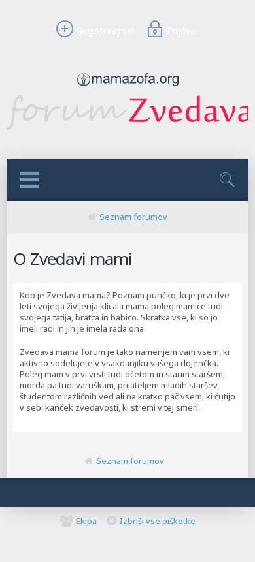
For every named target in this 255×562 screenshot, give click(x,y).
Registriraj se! (105, 30)
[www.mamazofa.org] (127, 89)
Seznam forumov (133, 217)
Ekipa (86, 521)
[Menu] (29, 180)
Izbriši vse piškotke (158, 521)
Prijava (181, 30)
